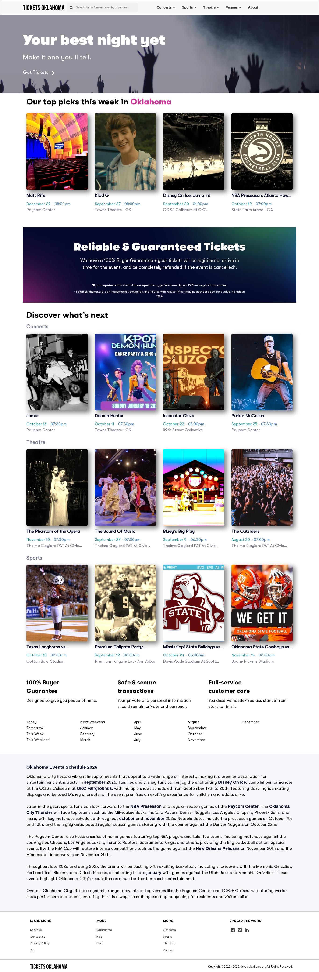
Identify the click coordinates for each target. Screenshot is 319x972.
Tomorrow (34, 728)
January (86, 728)
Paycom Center (243, 806)
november (154, 818)
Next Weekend (92, 722)
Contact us (37, 936)
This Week (35, 734)
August (193, 722)
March (85, 740)
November (196, 740)
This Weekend (38, 740)
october (127, 818)
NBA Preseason (146, 806)
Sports (188, 7)
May (137, 728)
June (138, 734)
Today (31, 722)
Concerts (165, 7)
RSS (32, 950)
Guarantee (104, 930)
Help (99, 936)
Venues (232, 7)
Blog (99, 943)
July (137, 740)
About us (36, 930)
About (253, 7)
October (195, 734)
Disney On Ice (232, 782)
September (197, 728)
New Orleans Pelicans (218, 848)
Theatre (209, 7)
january (153, 872)
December (250, 722)
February (87, 734)
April (137, 722)
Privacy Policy (39, 943)
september (94, 782)
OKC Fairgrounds (94, 788)
